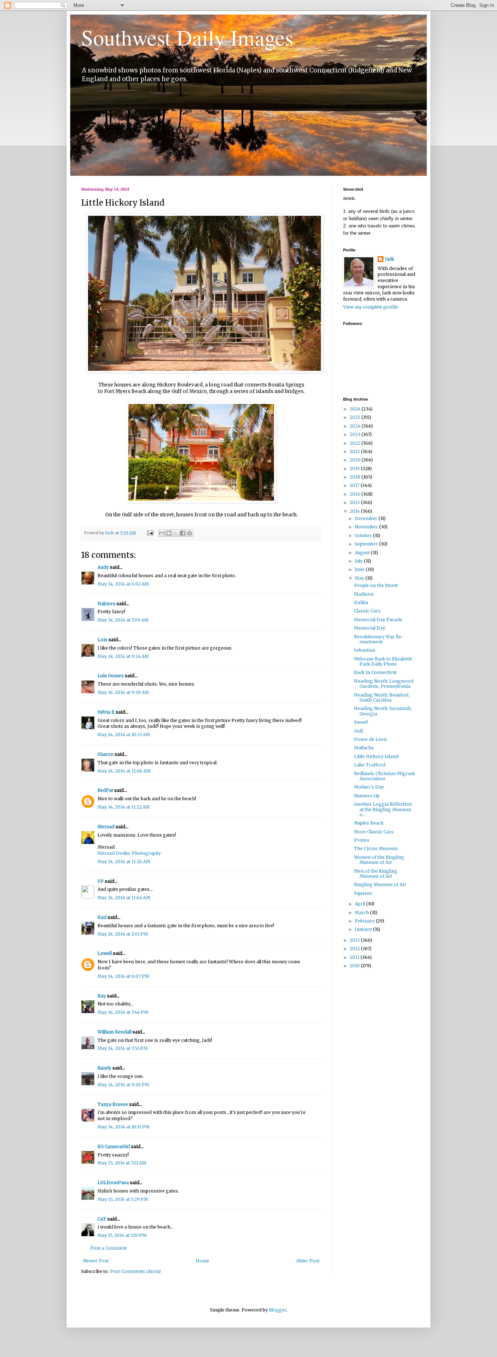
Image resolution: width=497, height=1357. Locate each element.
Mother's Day (369, 787)
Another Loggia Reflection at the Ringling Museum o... (383, 809)
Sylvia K (106, 712)
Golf (358, 731)
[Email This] (162, 533)
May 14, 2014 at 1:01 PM (123, 934)
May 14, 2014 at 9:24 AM (123, 656)
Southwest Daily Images (187, 37)
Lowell (105, 953)
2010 (355, 965)
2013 (355, 940)
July (359, 561)
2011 (355, 957)
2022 (355, 443)
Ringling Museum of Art (380, 884)
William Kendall (114, 1032)
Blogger (277, 1310)
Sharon (106, 754)
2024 (356, 426)
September (367, 544)
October (364, 535)
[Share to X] (175, 533)
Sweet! (361, 722)
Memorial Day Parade (378, 619)
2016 (355, 494)
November (367, 526)
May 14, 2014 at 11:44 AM (124, 897)
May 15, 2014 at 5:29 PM (123, 1199)
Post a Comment (108, 1248)
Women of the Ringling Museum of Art (379, 859)
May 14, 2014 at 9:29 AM (123, 692)
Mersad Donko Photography (129, 853)
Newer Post (96, 1260)
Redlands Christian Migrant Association (384, 776)
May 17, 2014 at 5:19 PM (122, 1235)
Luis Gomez (111, 675)
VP (101, 881)
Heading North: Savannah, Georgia (383, 711)
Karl (102, 917)
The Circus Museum (376, 848)
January (364, 929)
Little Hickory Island (376, 756)
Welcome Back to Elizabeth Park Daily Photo (383, 661)
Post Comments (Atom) (135, 1271)
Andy (103, 567)
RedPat (105, 790)
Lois (102, 639)
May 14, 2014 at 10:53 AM (124, 734)
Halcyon (106, 603)
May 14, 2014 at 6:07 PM (123, 976)
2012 (355, 948)
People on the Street (376, 585)
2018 (355, 477)
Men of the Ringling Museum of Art (375, 873)
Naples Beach (368, 823)
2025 (355, 417)
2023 (355, 434)
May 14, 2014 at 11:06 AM (124, 771)
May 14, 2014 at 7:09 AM (123, 620)
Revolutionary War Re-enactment (379, 639)
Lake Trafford (369, 764)
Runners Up (366, 795)
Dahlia (361, 602)
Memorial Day (369, 628)
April (360, 903)
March (362, 912)
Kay (102, 996)
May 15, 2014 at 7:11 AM (122, 1163)
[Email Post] (150, 532)
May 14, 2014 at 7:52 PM (123, 1048)
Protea (361, 840)
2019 (355, 468)
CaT (102, 1219)
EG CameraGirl (114, 1146)
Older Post (307, 1260)
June (360, 569)
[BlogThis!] (168, 533)
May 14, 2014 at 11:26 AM (124, 861)
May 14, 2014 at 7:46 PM (123, 1012)
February (365, 921)
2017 (355, 485)
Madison (364, 594)
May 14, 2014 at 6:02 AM (123, 584)
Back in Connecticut (375, 672)
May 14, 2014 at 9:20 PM (123, 1084)
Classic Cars (367, 611)
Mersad (106, 826)
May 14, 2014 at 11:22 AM (124, 807)
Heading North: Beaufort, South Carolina (382, 697)
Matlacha (364, 747)
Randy (104, 1068)
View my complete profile (370, 307)
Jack (389, 259)
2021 (355, 451)
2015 (355, 502)
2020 (356, 460)
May (360, 578)
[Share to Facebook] (182, 533)
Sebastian (364, 650)
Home (202, 1260)
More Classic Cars (374, 831)
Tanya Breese (113, 1104)
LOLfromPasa (113, 1182)
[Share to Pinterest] (189, 533)
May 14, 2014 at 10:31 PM (124, 1127)
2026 (356, 409)
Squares (363, 893)
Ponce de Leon (370, 739)
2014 (355, 511)
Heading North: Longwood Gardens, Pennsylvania (383, 683)
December (366, 518)
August (363, 552)
